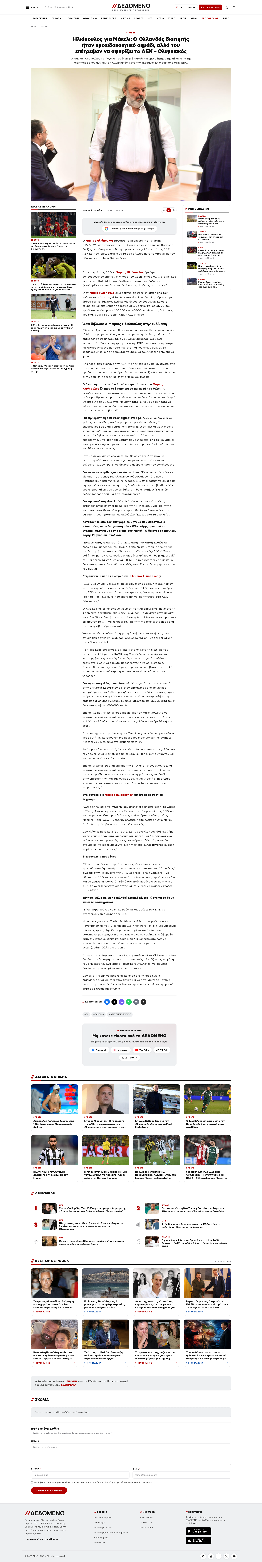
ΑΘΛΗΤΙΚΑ (98, 1014)
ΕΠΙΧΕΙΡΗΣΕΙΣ (109, 18)
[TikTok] (219, 1556)
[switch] (227, 7)
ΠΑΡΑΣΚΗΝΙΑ (39, 18)
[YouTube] (234, 1556)
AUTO (226, 18)
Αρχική (34, 27)
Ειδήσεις (72, 1381)
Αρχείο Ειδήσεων (103, 1517)
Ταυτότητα (99, 1522)
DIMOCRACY (146, 1527)
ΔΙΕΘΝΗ (125, 18)
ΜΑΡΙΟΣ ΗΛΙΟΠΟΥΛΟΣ (120, 1014)
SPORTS (138, 18)
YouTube (144, 1050)
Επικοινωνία (100, 1542)
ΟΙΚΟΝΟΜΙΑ (90, 18)
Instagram (123, 1050)
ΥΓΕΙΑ (183, 18)
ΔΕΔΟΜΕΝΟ (68, 1385)
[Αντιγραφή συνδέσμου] (143, 1002)
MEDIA (160, 18)
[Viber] (121, 1002)
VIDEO (171, 18)
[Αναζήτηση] (234, 7)
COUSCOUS (146, 1522)
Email (136, 1469)
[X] (226, 1556)
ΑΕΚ (86, 1014)
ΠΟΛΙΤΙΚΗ (73, 18)
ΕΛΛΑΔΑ (56, 18)
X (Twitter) (131, 1058)
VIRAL (194, 18)
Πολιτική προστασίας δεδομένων (111, 1532)
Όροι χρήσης (100, 1537)
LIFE (150, 18)
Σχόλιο (35, 1441)
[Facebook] (107, 1002)
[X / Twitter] (114, 1002)
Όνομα (35, 1469)
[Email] (136, 1002)
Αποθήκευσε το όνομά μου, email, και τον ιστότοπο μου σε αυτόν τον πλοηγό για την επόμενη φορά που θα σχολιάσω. (93, 1482)
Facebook (101, 1050)
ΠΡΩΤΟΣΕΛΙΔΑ (210, 18)
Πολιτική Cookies (102, 1527)
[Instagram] (211, 1556)
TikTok (164, 1050)
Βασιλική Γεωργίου (92, 210)
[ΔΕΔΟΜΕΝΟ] (44, 1513)
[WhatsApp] (129, 1002)
